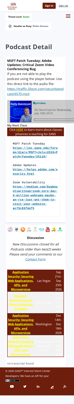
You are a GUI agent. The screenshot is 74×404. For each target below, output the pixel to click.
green (26, 16)
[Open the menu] (68, 16)
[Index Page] (11, 5)
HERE (19, 130)
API (37, 376)
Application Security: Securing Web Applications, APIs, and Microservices (21, 280)
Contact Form (36, 259)
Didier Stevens (40, 26)
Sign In (49, 5)
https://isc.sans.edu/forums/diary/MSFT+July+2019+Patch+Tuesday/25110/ (35, 152)
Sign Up (63, 5)
